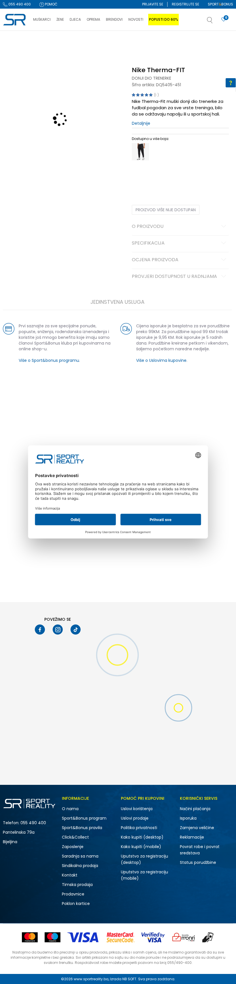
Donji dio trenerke (151, 78)
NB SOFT (129, 979)
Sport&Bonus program (84, 818)
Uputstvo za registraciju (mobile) (144, 875)
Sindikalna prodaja (80, 865)
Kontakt (69, 875)
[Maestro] (52, 937)
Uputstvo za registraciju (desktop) (144, 859)
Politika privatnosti (139, 828)
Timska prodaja (77, 884)
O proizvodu (147, 227)
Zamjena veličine (197, 828)
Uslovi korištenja (137, 809)
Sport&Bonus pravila (82, 828)
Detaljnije (141, 123)
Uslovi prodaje (135, 818)
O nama (70, 809)
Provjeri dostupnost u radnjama (174, 277)
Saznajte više (177, 42)
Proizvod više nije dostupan (166, 210)
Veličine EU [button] (141, 175)
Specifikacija (148, 243)
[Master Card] (30, 937)
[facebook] (40, 629)
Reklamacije (192, 837)
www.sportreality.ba (91, 979)
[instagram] (58, 629)
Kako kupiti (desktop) (142, 837)
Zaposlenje (72, 847)
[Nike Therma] (140, 151)
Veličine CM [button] (181, 175)
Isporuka (188, 818)
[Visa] (83, 937)
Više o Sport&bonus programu (49, 360)
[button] (215, 22)
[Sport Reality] (15, 20)
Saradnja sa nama (80, 856)
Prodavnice (73, 894)
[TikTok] (76, 629)
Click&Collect (75, 837)
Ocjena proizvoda (155, 260)
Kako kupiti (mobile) (141, 847)
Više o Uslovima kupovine (161, 360)
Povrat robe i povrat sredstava (200, 850)
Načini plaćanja (195, 809)
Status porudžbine (198, 862)
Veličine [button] (160, 175)
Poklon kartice (76, 903)
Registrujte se (185, 4)
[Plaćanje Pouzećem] (208, 937)
